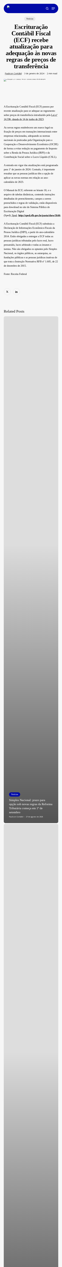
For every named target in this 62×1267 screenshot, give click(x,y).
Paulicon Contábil (13, 73)
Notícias (29, 19)
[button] (53, 8)
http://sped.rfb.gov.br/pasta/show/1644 (39, 215)
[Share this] (7, 291)
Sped (14, 215)
